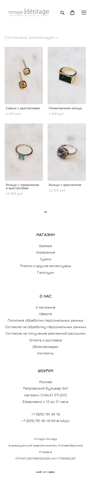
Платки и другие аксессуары (45, 266)
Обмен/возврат (45, 346)
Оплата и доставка (45, 340)
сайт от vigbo (45, 472)
